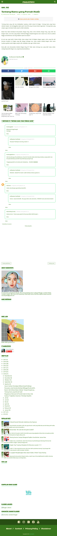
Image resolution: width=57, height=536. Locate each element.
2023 (4, 363)
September (8, 382)
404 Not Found (4, 101)
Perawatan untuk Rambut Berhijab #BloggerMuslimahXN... (19, 388)
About (9, 528)
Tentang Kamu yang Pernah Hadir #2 (35, 114)
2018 (4, 373)
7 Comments (35, 14)
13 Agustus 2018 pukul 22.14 (20, 126)
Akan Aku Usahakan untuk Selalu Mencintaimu (48, 114)
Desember (7, 376)
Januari (7, 410)
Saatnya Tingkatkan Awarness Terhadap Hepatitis (17, 396)
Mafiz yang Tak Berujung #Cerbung (20, 114)
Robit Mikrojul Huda (10, 211)
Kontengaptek (9, 126)
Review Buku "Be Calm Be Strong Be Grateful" (22, 429)
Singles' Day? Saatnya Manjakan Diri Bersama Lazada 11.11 (25, 445)
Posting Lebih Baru (6, 263)
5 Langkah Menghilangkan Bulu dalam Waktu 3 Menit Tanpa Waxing (28, 452)
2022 (4, 365)
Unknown (8, 185)
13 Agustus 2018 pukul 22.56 (22, 154)
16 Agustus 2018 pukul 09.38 (27, 196)
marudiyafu (28, 2)
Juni (6, 400)
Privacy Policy (31, 528)
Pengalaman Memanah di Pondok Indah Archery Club (18, 394)
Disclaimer (46, 528)
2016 (4, 414)
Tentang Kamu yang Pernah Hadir (13, 392)
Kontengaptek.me (10, 154)
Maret (6, 406)
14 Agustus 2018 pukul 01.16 (18, 185)
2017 (4, 412)
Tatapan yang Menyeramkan (49, 87)
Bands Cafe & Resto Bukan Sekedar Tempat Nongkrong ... (19, 390)
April (6, 404)
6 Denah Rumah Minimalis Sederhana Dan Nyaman (23, 422)
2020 (4, 369)
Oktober (7, 380)
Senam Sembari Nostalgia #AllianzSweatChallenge (17, 386)
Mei (6, 402)
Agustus (7, 384)
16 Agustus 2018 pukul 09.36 (27, 170)
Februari (7, 408)
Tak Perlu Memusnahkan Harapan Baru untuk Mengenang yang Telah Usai (7, 115)
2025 (4, 359)
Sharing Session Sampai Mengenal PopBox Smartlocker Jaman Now (28, 437)
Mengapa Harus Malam (34, 87)
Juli (6, 398)
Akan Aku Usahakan (19, 87)
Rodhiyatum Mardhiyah (15, 139)
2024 (4, 361)
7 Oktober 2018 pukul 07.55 (22, 211)
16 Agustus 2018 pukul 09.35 (27, 139)
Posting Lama (51, 263)
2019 (4, 371)
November (7, 378)
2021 (4, 367)
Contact (18, 528)
